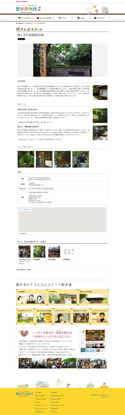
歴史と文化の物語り (41, 395)
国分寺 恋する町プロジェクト (58, 395)
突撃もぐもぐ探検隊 (56, 398)
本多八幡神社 (52, 259)
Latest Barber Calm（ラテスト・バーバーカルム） (24, 261)
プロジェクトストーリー (42, 405)
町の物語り (55, 392)
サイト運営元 (55, 408)
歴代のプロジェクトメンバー (58, 405)
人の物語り (39, 392)
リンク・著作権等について (103, 394)
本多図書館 (66, 259)
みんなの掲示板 (56, 402)
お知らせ (38, 402)
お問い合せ (55, 411)
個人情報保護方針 (93, 394)
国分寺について (40, 411)
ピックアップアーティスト (42, 408)
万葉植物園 (36, 259)
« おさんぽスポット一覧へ (23, 269)
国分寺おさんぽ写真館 (41, 398)
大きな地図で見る (22, 233)
